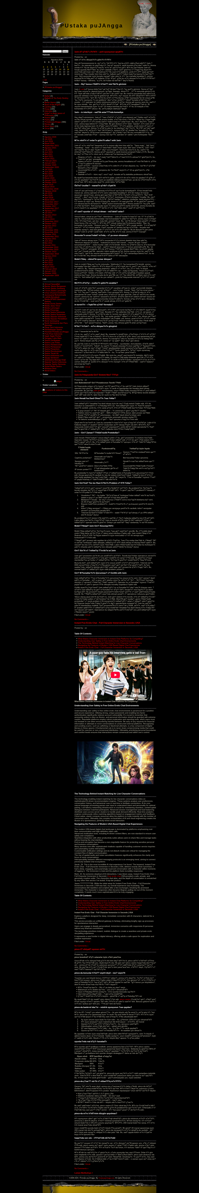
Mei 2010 (49, 262)
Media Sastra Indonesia (55, 312)
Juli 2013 (48, 217)
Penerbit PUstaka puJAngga (57, 332)
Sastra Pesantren (52, 349)
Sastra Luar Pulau (52, 342)
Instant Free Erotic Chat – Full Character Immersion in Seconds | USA (107, 623)
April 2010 (49, 264)
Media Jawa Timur (52, 306)
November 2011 (51, 232)
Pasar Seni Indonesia (54, 327)
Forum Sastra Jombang (55, 288)
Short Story (49, 126)
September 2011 (52, 236)
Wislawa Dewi (50, 368)
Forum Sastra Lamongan (55, 290)
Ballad (47, 96)
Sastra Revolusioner (53, 351)
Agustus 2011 (50, 239)
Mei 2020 (49, 174)
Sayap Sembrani (52, 358)
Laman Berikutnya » (83, 1173)
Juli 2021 (48, 150)
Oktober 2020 (50, 165)
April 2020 (49, 176)
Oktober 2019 (50, 182)
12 (52, 69)
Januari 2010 (50, 271)
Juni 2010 (49, 260)
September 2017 (52, 208)
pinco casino (125, 999)
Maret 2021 (49, 158)
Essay (47, 109)
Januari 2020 (50, 180)
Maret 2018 (49, 200)
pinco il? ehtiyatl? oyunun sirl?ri (89, 949)
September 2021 (52, 145)
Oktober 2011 (50, 234)
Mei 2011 (48, 243)
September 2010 (52, 254)
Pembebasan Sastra (53, 329)
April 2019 (49, 184)
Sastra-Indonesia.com (54, 355)
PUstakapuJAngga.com (106, 1178)
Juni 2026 (49, 141)
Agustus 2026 (50, 137)
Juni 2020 (49, 171)
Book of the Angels (53, 104)
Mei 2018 (49, 195)
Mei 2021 (49, 154)
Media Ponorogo (52, 310)
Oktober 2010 (50, 252)
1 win (82, 89)
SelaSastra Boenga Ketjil (55, 360)
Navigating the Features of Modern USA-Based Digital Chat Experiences (109, 645)
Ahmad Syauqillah (52, 284)
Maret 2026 (49, 143)
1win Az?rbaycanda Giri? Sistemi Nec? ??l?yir (96, 375)
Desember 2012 (51, 221)
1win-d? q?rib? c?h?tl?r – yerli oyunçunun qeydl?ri (98, 52)
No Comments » (81, 371)
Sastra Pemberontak (53, 345)
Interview (48, 111)
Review (48, 124)
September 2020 (52, 167)
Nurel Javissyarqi (52, 321)
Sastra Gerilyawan (52, 340)
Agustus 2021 (50, 148)
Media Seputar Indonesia (55, 316)
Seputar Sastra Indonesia (55, 362)
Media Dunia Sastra (53, 303)
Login (148, 3)
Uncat (47, 128)
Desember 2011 (51, 230)
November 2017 (51, 204)
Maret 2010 (49, 267)
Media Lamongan (52, 308)
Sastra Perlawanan (53, 347)
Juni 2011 (49, 241)
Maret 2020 (49, 178)
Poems (47, 117)
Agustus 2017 (50, 210)
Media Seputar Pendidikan (56, 319)
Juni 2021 (49, 152)
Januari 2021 (50, 163)
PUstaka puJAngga (91, 25)
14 (60, 69)
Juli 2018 (48, 193)
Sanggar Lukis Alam (53, 338)
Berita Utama (50, 102)
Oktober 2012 (50, 223)
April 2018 (49, 197)
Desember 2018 (51, 189)
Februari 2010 (51, 269)
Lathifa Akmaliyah (52, 297)
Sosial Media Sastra (53, 366)
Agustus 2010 (50, 256)
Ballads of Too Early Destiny (56, 98)
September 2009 (52, 275)
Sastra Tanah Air (52, 353)
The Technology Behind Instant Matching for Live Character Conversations (110, 643)
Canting (48, 107)
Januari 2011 (50, 245)
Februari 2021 (51, 161)
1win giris (97, 390)
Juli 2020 (48, 169)
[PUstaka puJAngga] (140, 44)
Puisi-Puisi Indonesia (53, 334)
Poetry (47, 120)
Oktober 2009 (50, 273)
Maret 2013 (49, 219)
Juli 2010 (48, 258)
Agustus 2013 (50, 215)
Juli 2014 (48, 213)
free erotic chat (114, 876)
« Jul (45, 80)
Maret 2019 (49, 187)
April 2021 (49, 156)
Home (141, 3)
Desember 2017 (51, 202)
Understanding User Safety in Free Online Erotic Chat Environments (107, 641)
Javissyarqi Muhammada (55, 295)
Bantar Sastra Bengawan (55, 286)
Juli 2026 (48, 139)
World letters (50, 371)
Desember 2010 (51, 247)
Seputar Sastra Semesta (55, 364)
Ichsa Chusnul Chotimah (55, 293)
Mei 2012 (49, 228)
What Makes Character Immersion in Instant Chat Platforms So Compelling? (110, 639)
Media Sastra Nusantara (55, 314)
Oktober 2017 (50, 206)
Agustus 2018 (50, 191)
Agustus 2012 (50, 226)
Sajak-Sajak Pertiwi (53, 336)
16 (68, 69)
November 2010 (51, 249)
